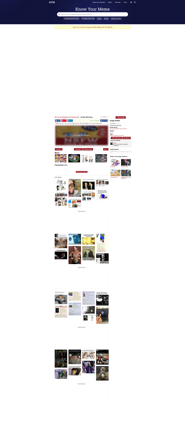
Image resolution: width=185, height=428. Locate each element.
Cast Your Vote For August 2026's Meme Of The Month (92, 27)
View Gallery (78, 149)
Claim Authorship (116, 138)
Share (58, 120)
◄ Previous (58, 149)
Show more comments (82, 171)
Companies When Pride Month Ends (126, 178)
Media (110, 2)
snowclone (121, 135)
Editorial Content (116, 18)
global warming (114, 135)
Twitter (111, 132)
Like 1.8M (104, 120)
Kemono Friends (114, 177)
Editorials (118, 2)
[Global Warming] (82, 135)
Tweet (70, 120)
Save (64, 120)
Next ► (106, 149)
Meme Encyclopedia (98, 2)
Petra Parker (113, 166)
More (125, 2)
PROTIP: (57, 123)
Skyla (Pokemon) (124, 166)
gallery (78, 123)
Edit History (127, 138)
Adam (114, 143)
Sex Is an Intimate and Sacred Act (67, 117)
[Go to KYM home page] (52, 2)
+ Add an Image (121, 117)
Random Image (88, 149)
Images (99, 18)
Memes (106, 18)
